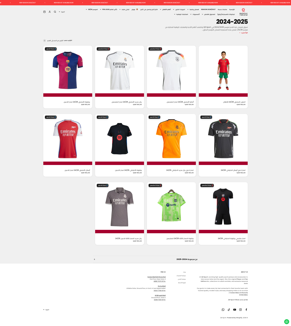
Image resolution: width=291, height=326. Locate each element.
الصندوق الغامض (209, 14)
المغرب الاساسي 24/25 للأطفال (234, 102)
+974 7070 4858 (160, 281)
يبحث (184, 272)
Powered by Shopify (234, 318)
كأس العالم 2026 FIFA (109, 9)
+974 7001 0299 (160, 300)
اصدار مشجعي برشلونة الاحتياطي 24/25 (231, 238)
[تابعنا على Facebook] (246, 309)
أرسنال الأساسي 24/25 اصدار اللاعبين (77, 170)
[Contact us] (286, 321)
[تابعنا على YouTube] (234, 309)
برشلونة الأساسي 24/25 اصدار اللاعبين (77, 102)
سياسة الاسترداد (181, 276)
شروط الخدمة (182, 283)
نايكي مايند (125, 9)
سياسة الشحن (182, 279)
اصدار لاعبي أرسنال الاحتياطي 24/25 (233, 170)
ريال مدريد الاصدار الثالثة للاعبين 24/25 (128, 238)
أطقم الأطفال (166, 9)
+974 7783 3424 (160, 291)
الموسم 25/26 (93, 9)
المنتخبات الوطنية (182, 14)
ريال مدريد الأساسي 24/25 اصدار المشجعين (127, 102)
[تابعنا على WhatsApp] (223, 309)
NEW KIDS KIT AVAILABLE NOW (237, 3)
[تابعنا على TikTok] (228, 309)
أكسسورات (196, 14)
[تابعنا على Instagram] (240, 309)
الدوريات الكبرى (180, 9)
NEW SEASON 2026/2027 (273, 3)
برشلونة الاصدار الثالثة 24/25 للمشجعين (180, 238)
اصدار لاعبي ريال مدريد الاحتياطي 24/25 (180, 170)
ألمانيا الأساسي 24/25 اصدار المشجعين (180, 102)
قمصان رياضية (194, 9)
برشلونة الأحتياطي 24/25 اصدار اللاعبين (128, 170)
